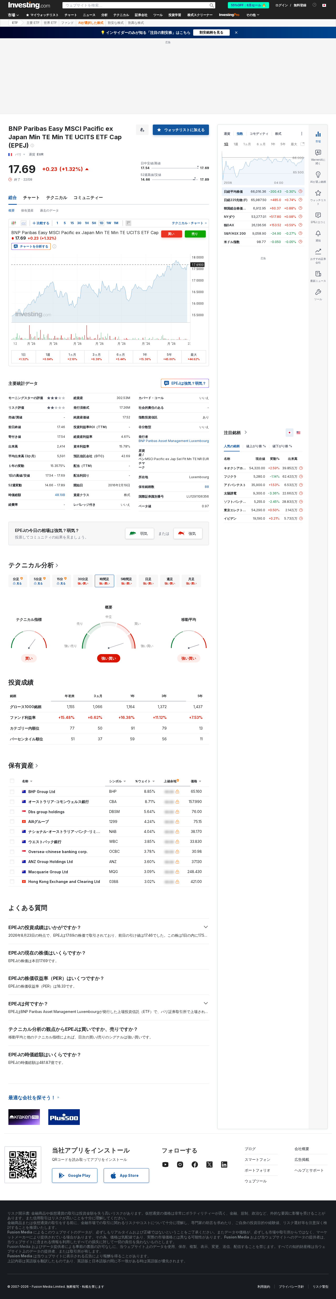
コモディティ (259, 134)
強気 (192, 533)
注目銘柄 (232, 432)
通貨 (227, 134)
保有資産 (27, 210)
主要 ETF (33, 23)
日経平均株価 (233, 191)
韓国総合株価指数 (236, 208)
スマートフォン (257, 1159)
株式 (278, 134)
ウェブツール (256, 1181)
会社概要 (302, 1148)
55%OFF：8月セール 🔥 (248, 5)
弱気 (144, 533)
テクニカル (56, 197)
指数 (240, 134)
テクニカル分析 (31, 565)
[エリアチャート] (24, 223)
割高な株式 (136, 23)
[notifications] (315, 4)
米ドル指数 (232, 242)
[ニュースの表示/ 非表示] (128, 223)
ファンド (67, 23)
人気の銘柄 (232, 446)
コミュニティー (88, 197)
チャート (31, 197)
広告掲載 (302, 1159)
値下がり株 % (282, 446)
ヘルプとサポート (309, 1170)
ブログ (250, 1148)
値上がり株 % (256, 446)
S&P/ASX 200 (235, 233)
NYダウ (229, 216)
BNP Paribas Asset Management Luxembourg (174, 441)
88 (207, 487)
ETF (15, 23)
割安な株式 (116, 23)
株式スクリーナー (200, 15)
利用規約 (264, 1287)
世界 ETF (50, 23)
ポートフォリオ (257, 1170)
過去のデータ (49, 210)
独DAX (229, 225)
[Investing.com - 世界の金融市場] (29, 5)
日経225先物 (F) (236, 200)
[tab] (17, 581)
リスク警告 (320, 1287)
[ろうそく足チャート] (14, 223)
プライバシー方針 (291, 1287)
